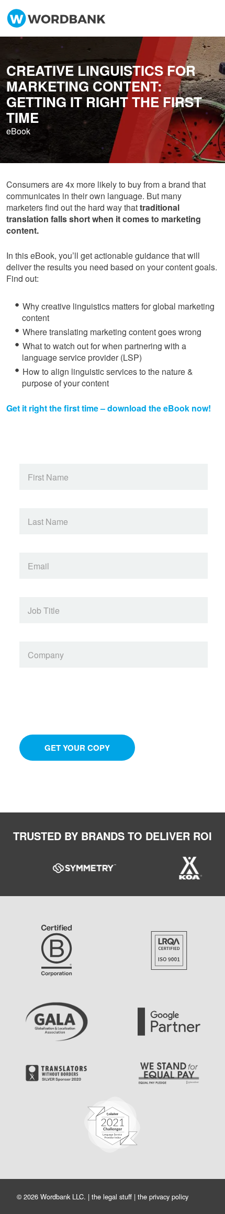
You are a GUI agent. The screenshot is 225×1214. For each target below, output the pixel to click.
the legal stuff (112, 1196)
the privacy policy (163, 1196)
